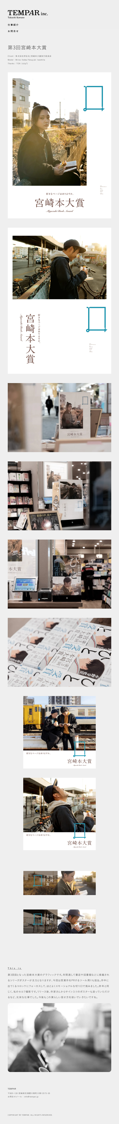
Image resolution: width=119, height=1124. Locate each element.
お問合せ (13, 31)
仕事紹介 (13, 24)
